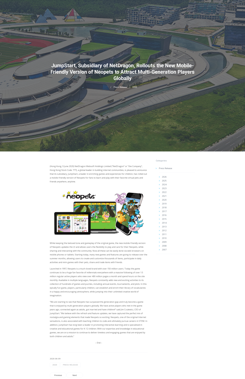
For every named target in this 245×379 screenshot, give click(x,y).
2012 (164, 230)
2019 (164, 203)
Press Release (120, 87)
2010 (164, 238)
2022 (164, 192)
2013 (164, 226)
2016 (164, 215)
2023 (164, 188)
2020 (134, 87)
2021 (164, 196)
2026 (164, 176)
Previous (58, 375)
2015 (164, 219)
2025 (164, 180)
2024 (164, 184)
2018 (164, 207)
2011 (164, 234)
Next (74, 375)
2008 (164, 245)
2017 (164, 211)
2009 (164, 242)
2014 (164, 222)
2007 (164, 249)
